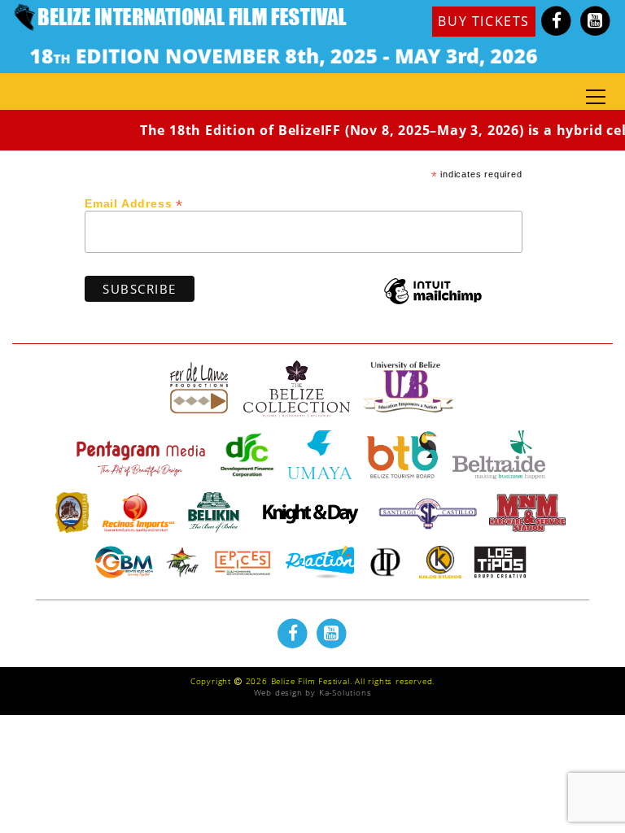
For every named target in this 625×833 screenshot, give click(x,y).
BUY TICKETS (484, 21)
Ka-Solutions (345, 692)
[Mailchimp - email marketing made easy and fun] (432, 303)
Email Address (134, 202)
